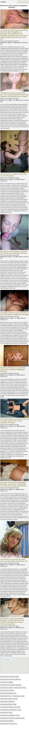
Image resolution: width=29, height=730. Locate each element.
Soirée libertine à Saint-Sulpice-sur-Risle (10, 710)
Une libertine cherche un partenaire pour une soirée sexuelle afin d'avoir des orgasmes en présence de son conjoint (14, 94)
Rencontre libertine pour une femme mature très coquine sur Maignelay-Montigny (12, 369)
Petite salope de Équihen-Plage (8, 704)
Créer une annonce (23, 2)
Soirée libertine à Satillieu (6, 721)
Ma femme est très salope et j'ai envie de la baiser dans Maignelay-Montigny (13, 252)
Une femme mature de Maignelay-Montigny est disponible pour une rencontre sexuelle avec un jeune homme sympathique (12, 621)
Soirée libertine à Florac (6, 712)
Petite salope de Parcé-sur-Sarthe (9, 698)
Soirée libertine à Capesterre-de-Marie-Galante (12, 718)
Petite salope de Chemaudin (7, 701)
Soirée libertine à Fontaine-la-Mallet (9, 676)
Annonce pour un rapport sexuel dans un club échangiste (13, 175)
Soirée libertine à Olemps (6, 687)
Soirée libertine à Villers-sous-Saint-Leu (10, 679)
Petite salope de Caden (18, 696)
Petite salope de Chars (20, 687)
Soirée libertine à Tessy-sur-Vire (8, 723)
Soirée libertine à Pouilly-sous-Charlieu (10, 707)
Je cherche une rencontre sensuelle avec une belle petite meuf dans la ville (13, 560)
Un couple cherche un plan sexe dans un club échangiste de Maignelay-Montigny (14, 313)
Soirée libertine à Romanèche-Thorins (10, 715)
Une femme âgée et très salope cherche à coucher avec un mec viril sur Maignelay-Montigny (14, 421)
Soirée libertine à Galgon (6, 682)
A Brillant (3, 2)
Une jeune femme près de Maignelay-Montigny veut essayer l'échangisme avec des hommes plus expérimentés (13, 484)
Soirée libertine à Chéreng (7, 690)
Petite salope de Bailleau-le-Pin (8, 693)
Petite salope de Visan (6, 696)
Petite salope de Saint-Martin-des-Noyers (10, 685)
